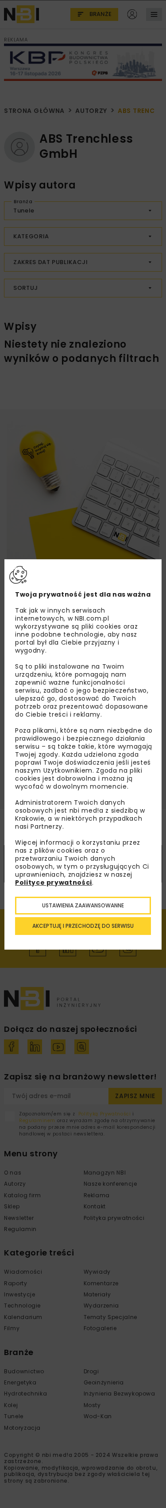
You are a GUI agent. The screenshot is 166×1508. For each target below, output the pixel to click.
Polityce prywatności (53, 882)
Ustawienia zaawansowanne (83, 905)
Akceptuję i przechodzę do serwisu (83, 926)
